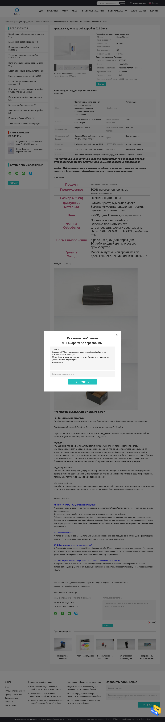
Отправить (82, 381)
